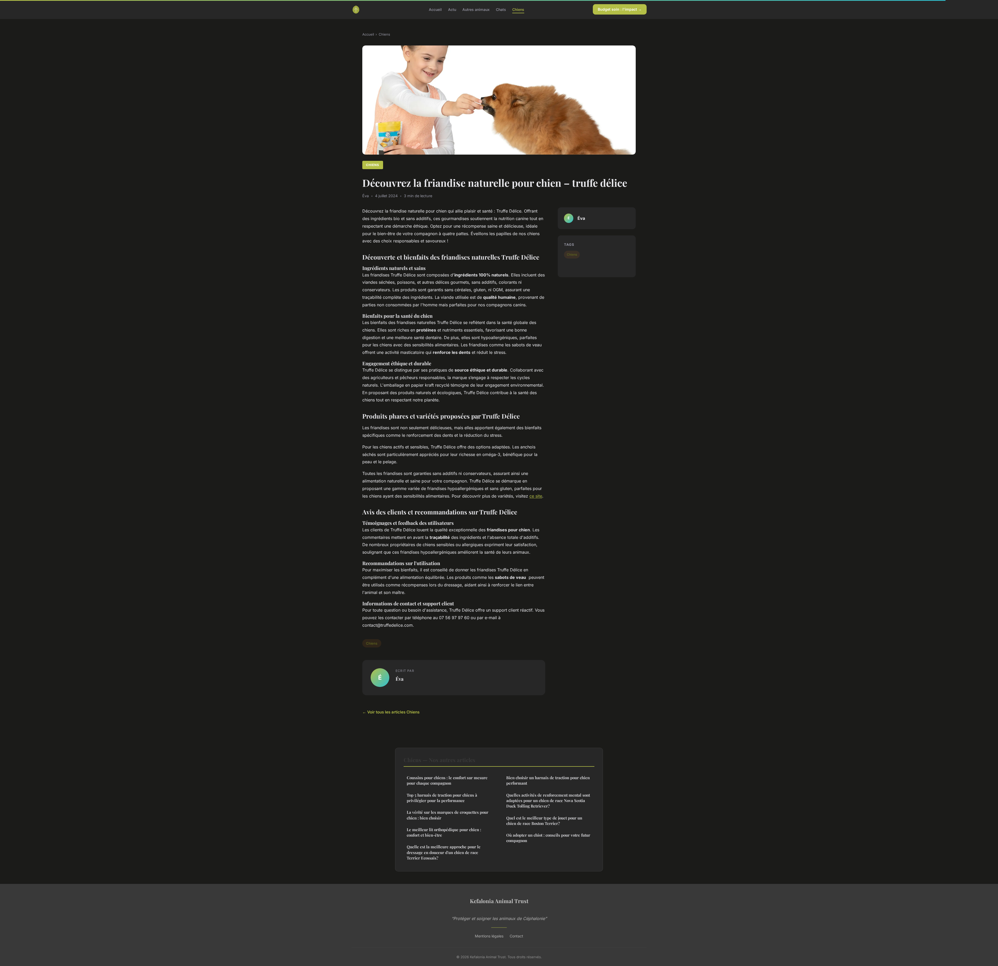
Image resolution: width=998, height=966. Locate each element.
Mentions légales (489, 936)
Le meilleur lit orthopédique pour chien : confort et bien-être (444, 832)
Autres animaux (476, 9)
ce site (535, 496)
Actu (452, 9)
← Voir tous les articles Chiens (390, 712)
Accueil (435, 9)
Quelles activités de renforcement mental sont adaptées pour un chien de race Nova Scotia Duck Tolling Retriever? (548, 800)
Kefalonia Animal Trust (499, 900)
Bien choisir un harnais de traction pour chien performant (548, 780)
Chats (501, 9)
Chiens (518, 9)
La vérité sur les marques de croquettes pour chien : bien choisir (447, 815)
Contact (516, 936)
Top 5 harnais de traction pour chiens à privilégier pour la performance (442, 797)
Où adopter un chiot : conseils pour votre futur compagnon (548, 837)
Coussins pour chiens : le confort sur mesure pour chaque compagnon (447, 780)
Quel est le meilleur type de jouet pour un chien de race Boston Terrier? (544, 820)
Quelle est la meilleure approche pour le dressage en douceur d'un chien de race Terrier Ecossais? (444, 852)
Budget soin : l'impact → (620, 9)
